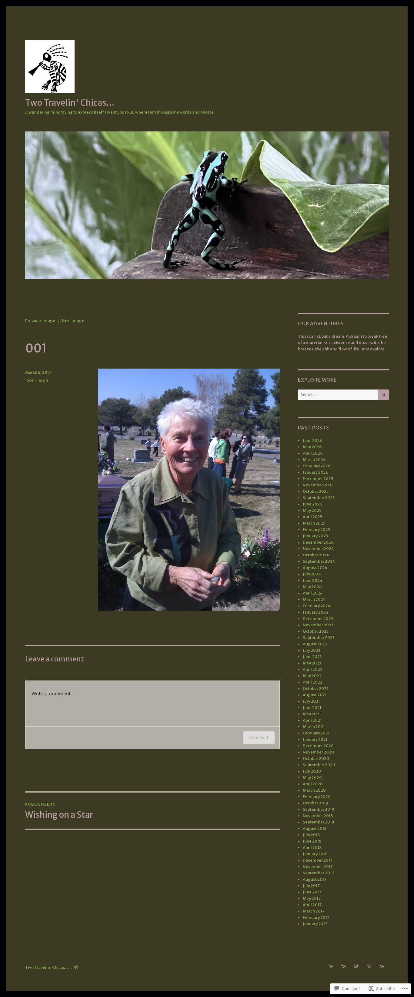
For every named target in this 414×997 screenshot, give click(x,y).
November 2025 (318, 485)
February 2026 (317, 466)
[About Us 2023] (381, 966)
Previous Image (40, 320)
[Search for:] (338, 394)
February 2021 (316, 733)
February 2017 (316, 917)
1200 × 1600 (36, 380)
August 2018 (314, 828)
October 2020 (316, 758)
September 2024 (319, 561)
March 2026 (314, 459)
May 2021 (312, 714)
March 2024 (314, 599)
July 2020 (312, 771)
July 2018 (311, 834)
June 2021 (312, 707)
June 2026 (312, 440)
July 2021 (311, 701)
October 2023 (316, 631)
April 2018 (312, 847)
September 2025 (319, 497)
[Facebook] (330, 966)
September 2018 (318, 822)
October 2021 (315, 688)
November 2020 (318, 752)
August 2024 (315, 567)
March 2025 (314, 523)
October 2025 (316, 491)
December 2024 (318, 542)
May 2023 (312, 663)
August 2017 (314, 879)
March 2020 (314, 790)
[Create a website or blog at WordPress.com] (76, 967)
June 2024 (312, 580)
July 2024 (312, 574)
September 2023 (319, 637)
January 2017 (315, 923)
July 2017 (311, 885)
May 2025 (312, 510)
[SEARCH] (383, 394)
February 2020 (317, 796)
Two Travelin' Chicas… (69, 102)
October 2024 (316, 555)
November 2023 (318, 625)
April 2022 (312, 682)
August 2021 (314, 694)
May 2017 (312, 898)
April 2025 (312, 516)
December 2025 (318, 478)
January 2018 (315, 853)
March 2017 (314, 911)
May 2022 (312, 675)
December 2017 (317, 860)
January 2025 (315, 535)
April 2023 (312, 669)
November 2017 (318, 866)
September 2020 (319, 764)
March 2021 (314, 726)
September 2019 (318, 809)
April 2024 (313, 593)
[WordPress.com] (356, 966)
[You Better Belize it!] (368, 966)
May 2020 (312, 777)
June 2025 (312, 504)
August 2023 (315, 644)
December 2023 (318, 618)
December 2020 (318, 745)
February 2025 (316, 529)
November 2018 (318, 815)
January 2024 (316, 612)
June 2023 (312, 656)
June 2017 (312, 892)
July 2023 (311, 650)
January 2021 (315, 739)
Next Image (73, 320)
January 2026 (316, 472)
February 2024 (317, 605)
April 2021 (312, 720)
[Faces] (343, 966)
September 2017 (318, 873)
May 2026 (312, 446)
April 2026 (313, 453)
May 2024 (312, 586)
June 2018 (312, 841)
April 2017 (312, 904)
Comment (258, 737)
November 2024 (318, 548)
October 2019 (315, 803)
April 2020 (313, 784)
